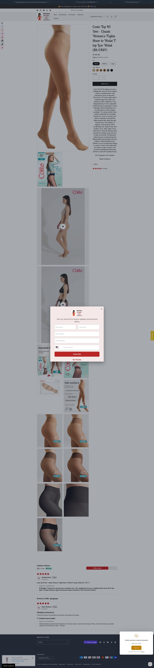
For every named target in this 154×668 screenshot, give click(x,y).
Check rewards (8, 666)
